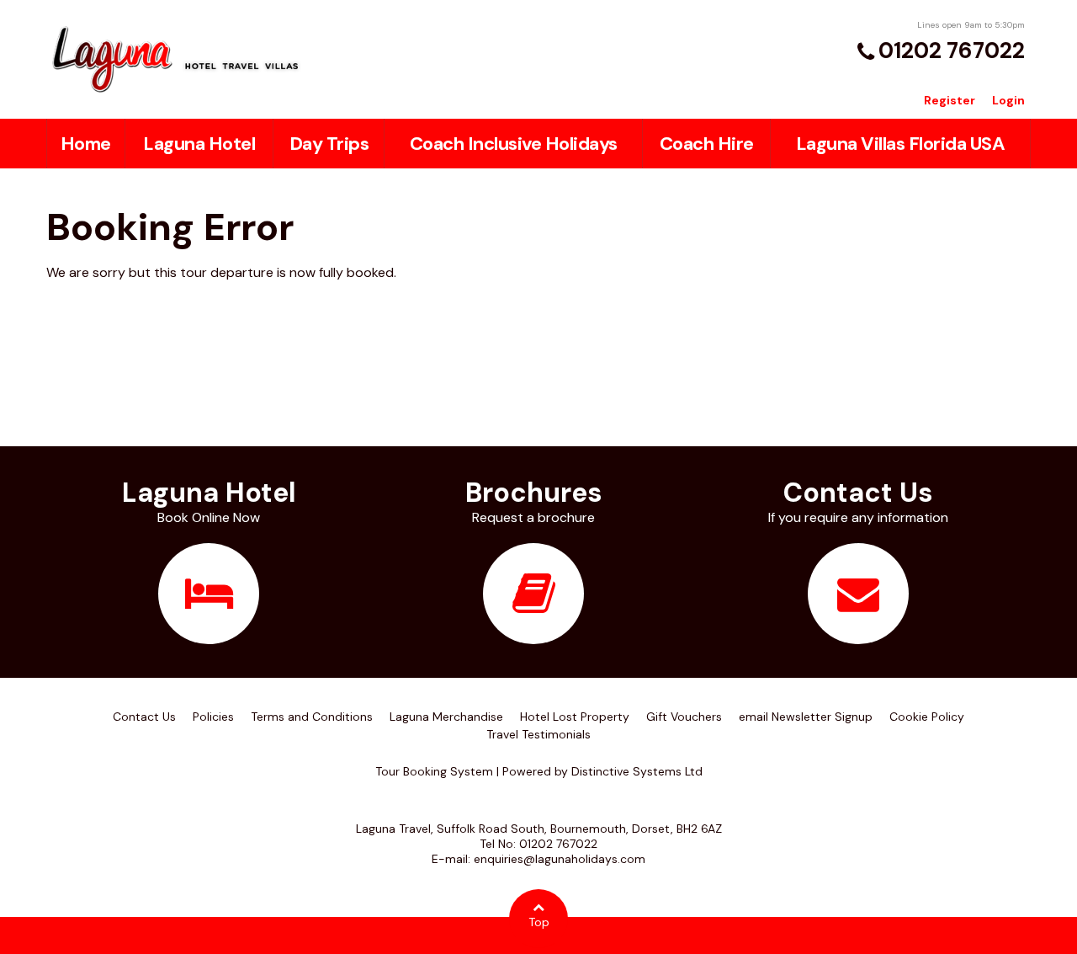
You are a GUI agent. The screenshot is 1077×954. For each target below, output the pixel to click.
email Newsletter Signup (806, 716)
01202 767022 (951, 50)
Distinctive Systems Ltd (637, 771)
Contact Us (144, 716)
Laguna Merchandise (446, 716)
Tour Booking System (434, 771)
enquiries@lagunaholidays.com (559, 858)
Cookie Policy (926, 716)
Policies (213, 716)
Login (1008, 100)
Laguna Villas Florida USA (900, 143)
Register (949, 100)
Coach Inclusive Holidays (514, 143)
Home (86, 143)
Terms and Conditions (312, 716)
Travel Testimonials (538, 734)
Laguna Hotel (199, 143)
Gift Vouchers (684, 716)
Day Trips (329, 143)
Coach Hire (707, 143)
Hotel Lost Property (574, 716)
